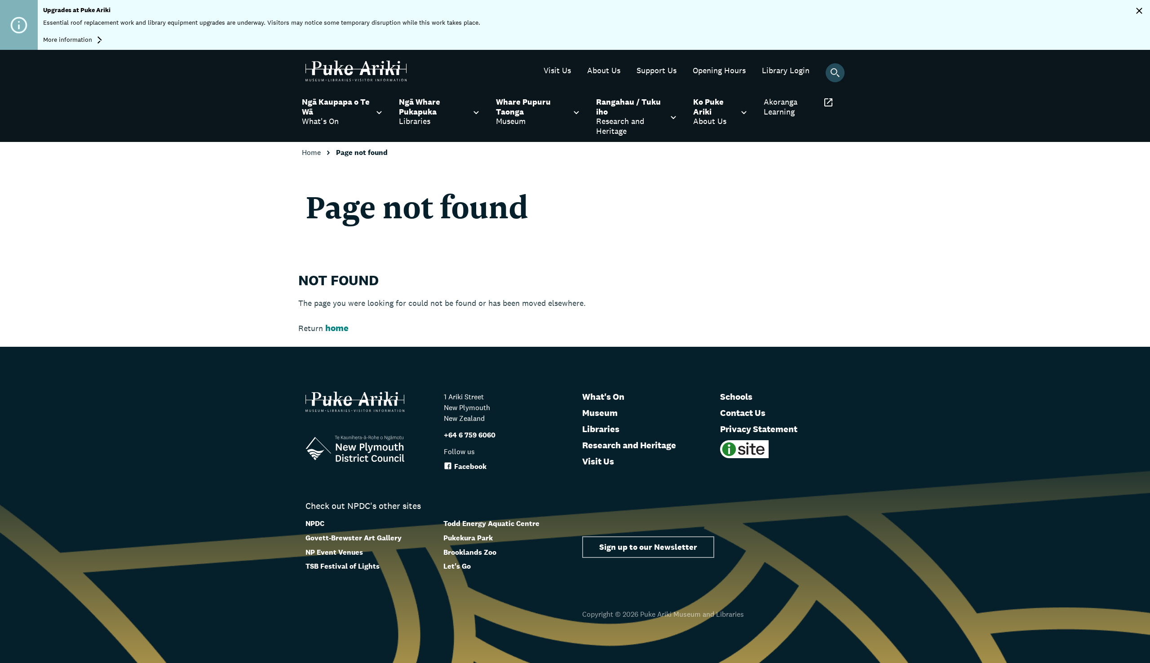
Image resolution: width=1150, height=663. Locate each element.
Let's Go (457, 566)
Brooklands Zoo (469, 552)
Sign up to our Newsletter (648, 547)
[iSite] (744, 455)
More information (68, 39)
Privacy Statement (758, 429)
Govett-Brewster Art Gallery (353, 538)
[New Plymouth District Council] (354, 450)
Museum (600, 413)
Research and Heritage (629, 445)
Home (312, 152)
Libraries (600, 429)
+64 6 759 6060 (469, 435)
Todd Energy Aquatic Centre (491, 523)
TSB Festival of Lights (342, 566)
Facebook (470, 466)
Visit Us (598, 461)
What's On (603, 396)
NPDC (314, 523)
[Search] (835, 72)
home (337, 328)
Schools (736, 396)
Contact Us (742, 413)
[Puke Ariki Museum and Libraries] (356, 79)
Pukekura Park (468, 538)
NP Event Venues (334, 552)
